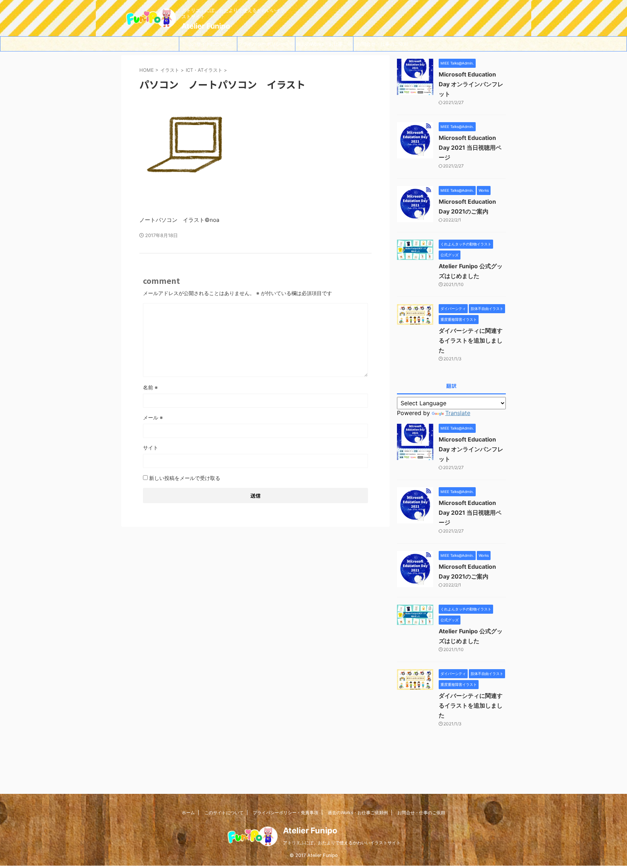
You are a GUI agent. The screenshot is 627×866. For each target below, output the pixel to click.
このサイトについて (208, 44)
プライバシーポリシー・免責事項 (266, 46)
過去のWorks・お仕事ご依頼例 (324, 46)
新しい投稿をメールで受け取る (184, 478)
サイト (150, 447)
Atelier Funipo (205, 26)
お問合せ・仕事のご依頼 (383, 44)
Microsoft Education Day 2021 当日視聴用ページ (470, 147)
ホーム (150, 44)
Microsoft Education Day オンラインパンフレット (471, 84)
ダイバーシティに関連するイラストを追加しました (471, 340)
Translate (457, 413)
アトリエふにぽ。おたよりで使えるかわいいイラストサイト (342, 842)
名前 (150, 387)
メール (153, 417)
